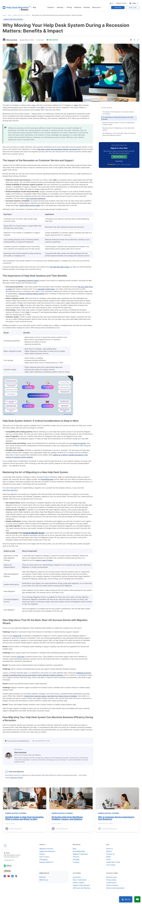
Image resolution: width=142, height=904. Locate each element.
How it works (44, 857)
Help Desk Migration (10, 490)
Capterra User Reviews (81, 885)
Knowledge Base (79, 851)
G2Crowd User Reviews (81, 888)
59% (27, 312)
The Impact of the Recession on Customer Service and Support (118, 113)
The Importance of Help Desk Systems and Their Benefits (117, 118)
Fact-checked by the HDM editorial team (18, 740)
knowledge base (47, 479)
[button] (51, 7)
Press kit (76, 857)
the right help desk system (59, 267)
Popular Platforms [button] (46, 862)
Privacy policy (111, 880)
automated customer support (28, 280)
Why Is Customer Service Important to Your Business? (116, 818)
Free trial (118, 7)
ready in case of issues (44, 560)
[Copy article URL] (137, 39)
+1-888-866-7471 (9, 860)
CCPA (108, 859)
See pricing (119, 161)
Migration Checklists (80, 854)
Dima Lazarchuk (20, 752)
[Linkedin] (12, 876)
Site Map (76, 859)
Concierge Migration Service (34, 533)
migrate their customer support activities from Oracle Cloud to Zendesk (50, 696)
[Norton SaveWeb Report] (7, 871)
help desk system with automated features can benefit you (59, 149)
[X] (134, 39)
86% (22, 305)
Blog (33, 7)
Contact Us (110, 854)
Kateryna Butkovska (109, 828)
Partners (42, 877)
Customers (77, 877)
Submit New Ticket (113, 862)
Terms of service (112, 885)
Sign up (127, 899)
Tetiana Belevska (15, 828)
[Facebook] (5, 876)
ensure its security (79, 443)
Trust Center (110, 865)
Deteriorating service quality (29, 205)
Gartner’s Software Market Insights (31, 294)
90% (42, 107)
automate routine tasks (46, 289)
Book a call (132, 7)
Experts (109, 851)
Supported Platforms (47, 851)
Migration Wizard (16, 778)
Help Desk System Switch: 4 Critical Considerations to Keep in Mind (118, 123)
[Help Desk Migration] (5, 845)
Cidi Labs (20, 657)
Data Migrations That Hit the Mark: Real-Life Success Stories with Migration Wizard (119, 134)
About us (109, 849)
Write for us (43, 880)
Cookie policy (111, 883)
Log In (111, 3)
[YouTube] (9, 876)
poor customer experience (35, 198)
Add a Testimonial (79, 880)
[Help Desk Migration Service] (6, 771)
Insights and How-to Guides (13, 19)
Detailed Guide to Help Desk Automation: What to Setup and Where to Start (24, 818)
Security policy (111, 877)
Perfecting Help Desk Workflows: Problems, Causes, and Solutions (67, 818)
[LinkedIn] (131, 39)
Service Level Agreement (115, 888)
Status (76, 862)
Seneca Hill (17, 636)
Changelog (43, 859)
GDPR (108, 857)
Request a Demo (121, 3)
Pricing (41, 854)
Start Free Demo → (119, 157)
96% (55, 180)
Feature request (78, 883)
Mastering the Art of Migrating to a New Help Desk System (118, 129)
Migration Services (46, 849)
